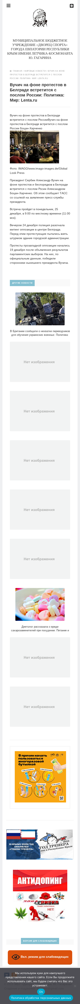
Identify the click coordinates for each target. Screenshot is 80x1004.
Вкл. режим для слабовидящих (44, 957)
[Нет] (75, 986)
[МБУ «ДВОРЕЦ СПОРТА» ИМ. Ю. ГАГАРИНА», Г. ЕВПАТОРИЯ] (40, 11)
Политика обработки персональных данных (41, 997)
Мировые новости (35, 71)
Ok (41, 991)
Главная (17, 71)
